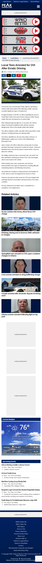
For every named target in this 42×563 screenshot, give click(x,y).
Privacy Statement (21, 531)
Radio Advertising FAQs (21, 550)
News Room (24, 72)
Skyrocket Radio (25, 558)
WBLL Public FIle (21, 524)
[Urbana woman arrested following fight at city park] (21, 306)
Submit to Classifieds (21, 543)
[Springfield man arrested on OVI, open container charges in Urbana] (21, 245)
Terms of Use (21, 529)
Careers (21, 545)
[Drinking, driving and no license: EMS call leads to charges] (21, 224)
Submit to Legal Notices (20, 1)
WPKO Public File (21, 522)
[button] (38, 6)
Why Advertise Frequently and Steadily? (21, 548)
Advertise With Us (21, 538)
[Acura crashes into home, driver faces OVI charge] (21, 203)
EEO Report (21, 526)
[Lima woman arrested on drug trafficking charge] (21, 266)
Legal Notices (7, 1)
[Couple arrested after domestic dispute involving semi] (21, 285)
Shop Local (21, 536)
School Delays (34, 1)
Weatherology (31, 560)
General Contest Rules (21, 534)
